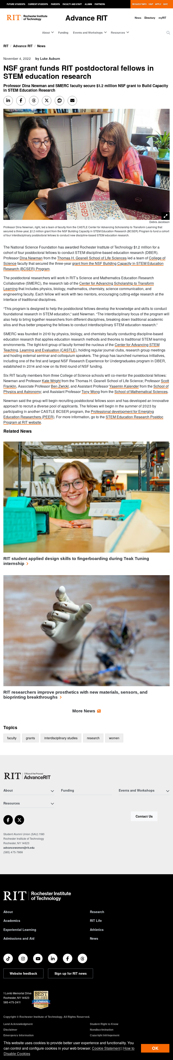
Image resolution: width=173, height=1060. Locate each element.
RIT (6, 46)
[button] (168, 32)
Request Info (139, 4)
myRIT (162, 17)
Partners (100, 4)
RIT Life (96, 920)
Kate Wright (51, 380)
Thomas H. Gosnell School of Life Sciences (92, 257)
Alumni (88, 4)
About (8, 911)
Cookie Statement (106, 1048)
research (93, 738)
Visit (150, 4)
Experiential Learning (19, 929)
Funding (63, 32)
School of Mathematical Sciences (141, 391)
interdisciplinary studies (60, 738)
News (138, 17)
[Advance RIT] (27, 776)
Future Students (16, 4)
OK (155, 1048)
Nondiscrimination (101, 1029)
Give (165, 4)
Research (97, 911)
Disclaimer (10, 1029)
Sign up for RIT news (71, 973)
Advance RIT (86, 17)
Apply (158, 4)
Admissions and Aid (18, 938)
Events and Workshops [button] (88, 32)
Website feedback (23, 973)
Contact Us (144, 816)
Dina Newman (31, 257)
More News (83, 711)
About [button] (46, 32)
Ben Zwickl (60, 386)
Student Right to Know (104, 1024)
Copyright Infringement (104, 1035)
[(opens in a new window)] (8, 820)
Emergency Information (18, 1035)
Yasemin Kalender (124, 386)
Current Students (38, 4)
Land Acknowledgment (18, 1024)
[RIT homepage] (27, 18)
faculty (11, 738)
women (114, 738)
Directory (149, 17)
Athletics (97, 929)
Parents (55, 4)
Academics (11, 920)
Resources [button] (118, 32)
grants (30, 738)
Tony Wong (91, 391)
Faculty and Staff (72, 4)
